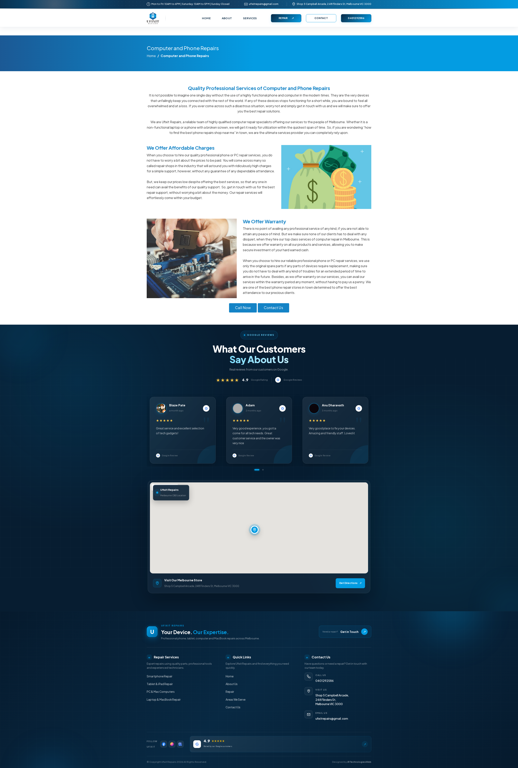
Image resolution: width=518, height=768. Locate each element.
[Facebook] (163, 744)
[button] (257, 469)
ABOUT (227, 18)
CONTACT (321, 18)
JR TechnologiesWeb (359, 761)
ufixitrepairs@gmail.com (263, 3)
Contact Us (273, 307)
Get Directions (350, 583)
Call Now (243, 307)
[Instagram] (172, 744)
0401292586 (356, 18)
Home (151, 56)
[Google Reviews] (180, 744)
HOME (206, 18)
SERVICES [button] (250, 18)
